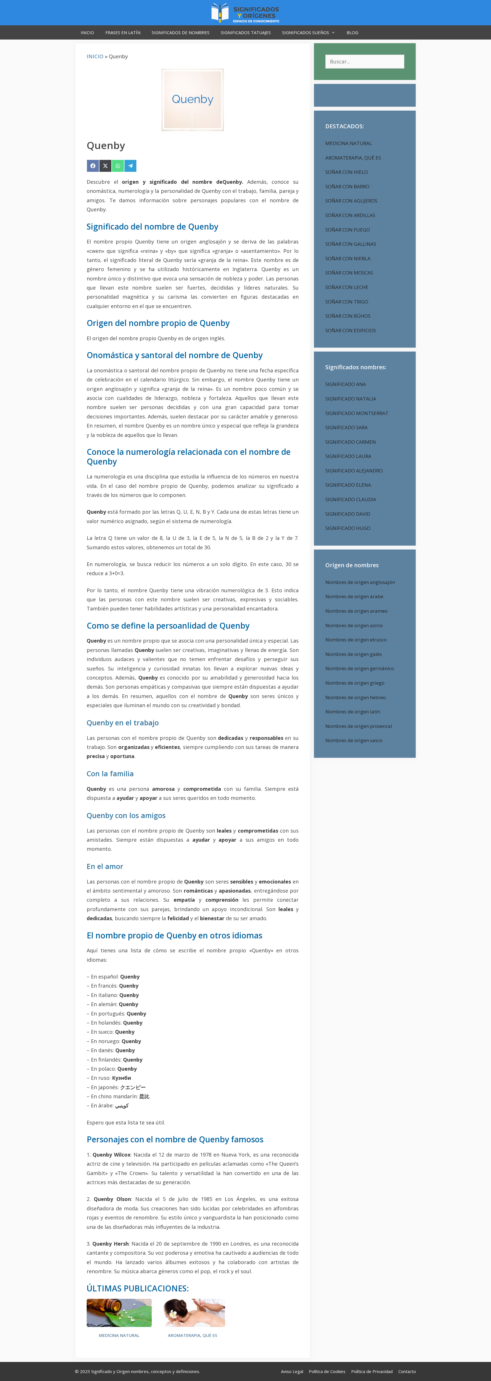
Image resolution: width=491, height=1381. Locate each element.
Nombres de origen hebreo (355, 697)
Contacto (407, 1371)
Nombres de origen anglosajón (360, 582)
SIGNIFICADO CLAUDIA (350, 499)
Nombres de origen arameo (356, 611)
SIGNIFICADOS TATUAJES (246, 32)
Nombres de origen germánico (359, 668)
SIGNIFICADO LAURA (348, 456)
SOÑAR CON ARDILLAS (350, 215)
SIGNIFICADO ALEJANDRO (354, 470)
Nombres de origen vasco (353, 740)
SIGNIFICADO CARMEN (350, 442)
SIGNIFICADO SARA (346, 427)
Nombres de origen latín (352, 711)
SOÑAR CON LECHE (347, 287)
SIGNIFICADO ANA (345, 384)
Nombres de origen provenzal (358, 726)
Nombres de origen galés (353, 654)
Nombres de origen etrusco (356, 639)
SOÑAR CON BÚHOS (348, 316)
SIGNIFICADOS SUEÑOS (305, 32)
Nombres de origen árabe (354, 596)
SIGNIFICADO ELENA (348, 485)
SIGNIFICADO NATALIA (350, 398)
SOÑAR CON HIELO (346, 172)
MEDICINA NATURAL (119, 1335)
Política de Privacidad (372, 1371)
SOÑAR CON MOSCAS (349, 272)
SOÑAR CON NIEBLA (348, 258)
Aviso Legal (292, 1371)
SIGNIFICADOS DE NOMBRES (180, 32)
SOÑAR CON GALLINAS (350, 244)
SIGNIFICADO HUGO (348, 528)
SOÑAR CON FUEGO (347, 229)
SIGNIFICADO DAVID (347, 514)
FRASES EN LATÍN (122, 32)
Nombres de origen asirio (354, 625)
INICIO (87, 32)
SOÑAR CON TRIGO (346, 301)
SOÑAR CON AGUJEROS (351, 200)
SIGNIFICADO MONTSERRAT (356, 413)
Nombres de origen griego (354, 683)
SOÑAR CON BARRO (347, 186)
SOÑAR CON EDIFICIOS (350, 330)
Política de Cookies (327, 1371)
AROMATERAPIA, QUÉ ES (192, 1335)
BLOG (352, 32)
